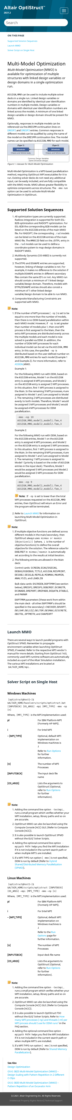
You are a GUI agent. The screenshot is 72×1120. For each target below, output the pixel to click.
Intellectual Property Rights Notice (26, 1100)
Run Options (54, 751)
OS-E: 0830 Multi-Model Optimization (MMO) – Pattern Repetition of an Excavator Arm (33, 1084)
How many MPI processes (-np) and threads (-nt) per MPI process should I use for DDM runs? (41, 1020)
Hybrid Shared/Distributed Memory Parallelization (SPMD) (38, 864)
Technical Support (53, 1100)
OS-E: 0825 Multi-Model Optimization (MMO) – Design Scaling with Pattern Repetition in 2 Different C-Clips (36, 1075)
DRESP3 (25, 130)
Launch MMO (14, 45)
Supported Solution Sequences (22, 41)
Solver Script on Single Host (21, 50)
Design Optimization (19, 1066)
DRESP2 (11, 130)
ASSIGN (19, 364)
